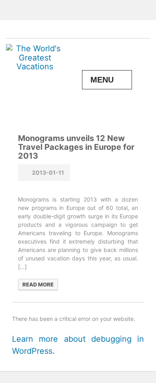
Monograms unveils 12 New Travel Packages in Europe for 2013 (76, 147)
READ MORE (38, 284)
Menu (102, 79)
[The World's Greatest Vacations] (35, 57)
